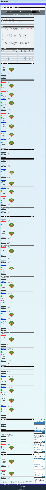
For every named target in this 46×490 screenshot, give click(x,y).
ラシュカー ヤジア (14, 22)
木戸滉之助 (40, 447)
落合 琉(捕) (3, 109)
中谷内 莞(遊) (3, 81)
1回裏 (2, 30)
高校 (5, 484)
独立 (24, 484)
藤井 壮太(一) (3, 112)
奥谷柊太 (42, 447)
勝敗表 (21, 4)
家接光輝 (41, 465)
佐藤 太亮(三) (3, 477)
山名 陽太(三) (3, 121)
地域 (27, 484)
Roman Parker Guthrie (17, 21)
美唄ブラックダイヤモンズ (37, 434)
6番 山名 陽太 (10, 29)
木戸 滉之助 (10, 21)
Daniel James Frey (8, 52)
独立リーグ (7, 4)
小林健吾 (39, 464)
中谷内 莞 (25, 51)
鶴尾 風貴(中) (3, 208)
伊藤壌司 (42, 480)
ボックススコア (20, 14)
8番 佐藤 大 (9, 37)
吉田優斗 (36, 437)
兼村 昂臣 (25, 52)
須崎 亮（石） (37, 466)
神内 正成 (22, 21)
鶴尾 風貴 (7, 58)
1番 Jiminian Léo (10, 42)
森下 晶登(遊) (3, 153)
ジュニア (11, 484)
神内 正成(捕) (3, 211)
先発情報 (32, 14)
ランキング (24, 4)
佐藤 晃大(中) (3, 428)
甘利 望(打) (3, 405)
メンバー (17, 14)
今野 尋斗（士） (39, 475)
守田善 (43, 480)
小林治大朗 (42, 445)
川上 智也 (10, 22)
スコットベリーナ (43, 456)
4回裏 (2, 39)
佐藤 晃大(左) (3, 273)
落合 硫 (19, 22)
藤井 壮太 (25, 56)
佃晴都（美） (41, 439)
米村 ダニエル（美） (38, 482)
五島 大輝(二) (3, 345)
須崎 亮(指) (3, 98)
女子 (20, 484)
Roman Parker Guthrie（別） (40, 449)
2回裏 (2, 34)
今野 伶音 (13, 21)
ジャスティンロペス (42, 473)
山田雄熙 (38, 437)
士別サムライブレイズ (38, 427)
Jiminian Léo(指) (4, 246)
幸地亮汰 (35, 457)
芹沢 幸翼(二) (3, 204)
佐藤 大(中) (3, 138)
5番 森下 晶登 (10, 36)
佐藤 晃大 (7, 57)
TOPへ (32, 63)
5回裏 (2, 45)
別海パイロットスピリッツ (9, 11)
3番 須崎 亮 (9, 28)
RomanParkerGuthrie (36, 447)
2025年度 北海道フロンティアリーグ (15, 4)
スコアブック (28, 14)
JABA (14, 484)
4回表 (2, 36)
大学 (8, 484)
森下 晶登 (7, 56)
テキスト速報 (24, 14)
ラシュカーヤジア (42, 481)
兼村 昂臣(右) (3, 220)
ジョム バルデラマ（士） (42, 466)
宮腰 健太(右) (3, 261)
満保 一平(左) (3, 187)
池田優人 (42, 436)
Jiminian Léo (7, 51)
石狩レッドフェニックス (9, 12)
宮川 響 (17, 22)
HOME (1, 484)
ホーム (4, 4)
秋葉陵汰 (35, 464)
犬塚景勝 (35, 438)
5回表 (2, 42)
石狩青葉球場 (18, 7)
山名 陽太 (25, 57)
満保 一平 (25, 58)
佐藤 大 (9, 19)
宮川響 (37, 464)
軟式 (17, 484)
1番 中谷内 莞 (10, 43)
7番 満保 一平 (10, 35)
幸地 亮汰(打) (3, 334)
